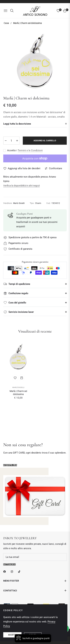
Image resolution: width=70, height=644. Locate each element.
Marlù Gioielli (18, 387)
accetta (12, 635)
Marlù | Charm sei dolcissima (18, 392)
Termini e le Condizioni (30, 150)
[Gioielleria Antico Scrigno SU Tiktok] (20, 571)
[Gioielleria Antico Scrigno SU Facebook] (5, 571)
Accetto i (25, 150)
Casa (6, 23)
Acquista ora (10, 465)
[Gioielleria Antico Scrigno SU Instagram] (13, 571)
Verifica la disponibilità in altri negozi (21, 185)
